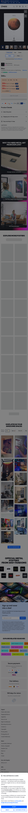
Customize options (20, 810)
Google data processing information (9, 802)
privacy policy (18, 801)
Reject (7, 810)
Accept (14, 806)
